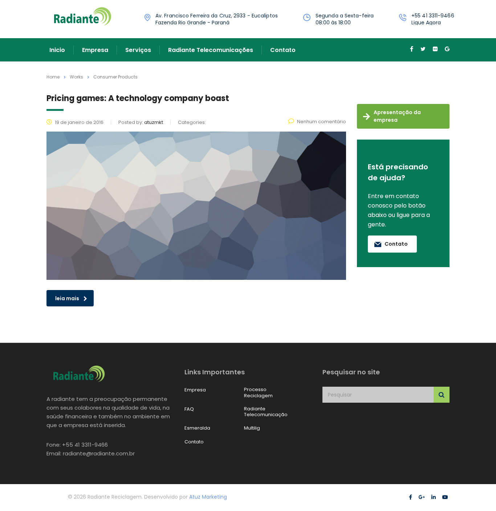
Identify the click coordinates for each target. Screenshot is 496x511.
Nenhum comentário (321, 121)
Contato (283, 50)
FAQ (189, 409)
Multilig (252, 428)
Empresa (95, 50)
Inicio (57, 50)
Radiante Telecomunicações (210, 50)
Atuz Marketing (208, 496)
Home (53, 77)
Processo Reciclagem (258, 393)
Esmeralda (197, 428)
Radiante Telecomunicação (266, 412)
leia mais (67, 298)
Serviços (138, 50)
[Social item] (411, 49)
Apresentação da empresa (397, 116)
